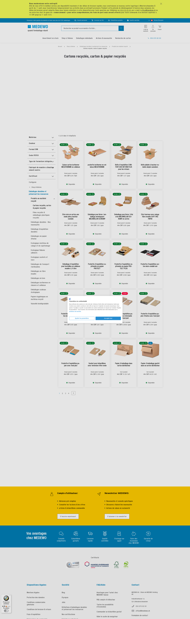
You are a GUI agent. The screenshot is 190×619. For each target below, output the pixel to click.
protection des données (75, 311)
